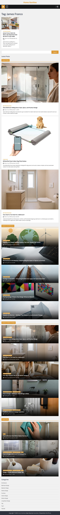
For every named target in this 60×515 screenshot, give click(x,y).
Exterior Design (4, 490)
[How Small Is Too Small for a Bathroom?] (30, 189)
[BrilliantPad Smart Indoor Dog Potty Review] (30, 136)
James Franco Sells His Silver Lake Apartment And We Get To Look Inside (10, 34)
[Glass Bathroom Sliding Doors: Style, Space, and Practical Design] (30, 82)
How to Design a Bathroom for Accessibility (14, 454)
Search (55, 52)
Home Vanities (30, 2)
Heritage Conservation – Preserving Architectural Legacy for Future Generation (24, 279)
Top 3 (2, 506)
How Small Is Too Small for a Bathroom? (13, 215)
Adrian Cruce (6, 38)
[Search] (57, 7)
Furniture (5, 159)
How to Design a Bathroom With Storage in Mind (16, 394)
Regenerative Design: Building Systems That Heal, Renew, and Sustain (22, 242)
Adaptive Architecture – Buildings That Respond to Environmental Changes (23, 315)
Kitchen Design (4, 498)
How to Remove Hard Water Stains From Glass (15, 436)
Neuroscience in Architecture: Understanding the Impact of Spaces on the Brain (24, 260)
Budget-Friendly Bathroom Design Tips (13, 472)
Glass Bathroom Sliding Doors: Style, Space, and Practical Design (20, 107)
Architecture (6, 240)
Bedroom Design (5, 488)
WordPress (48, 513)
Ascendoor (36, 513)
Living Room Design (5, 501)
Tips (4, 434)
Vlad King (6, 262)
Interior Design (6, 31)
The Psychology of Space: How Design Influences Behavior (18, 297)
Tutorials (3, 508)
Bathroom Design (7, 105)
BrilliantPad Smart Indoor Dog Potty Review (14, 161)
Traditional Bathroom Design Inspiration (13, 412)
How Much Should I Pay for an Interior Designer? (16, 375)
